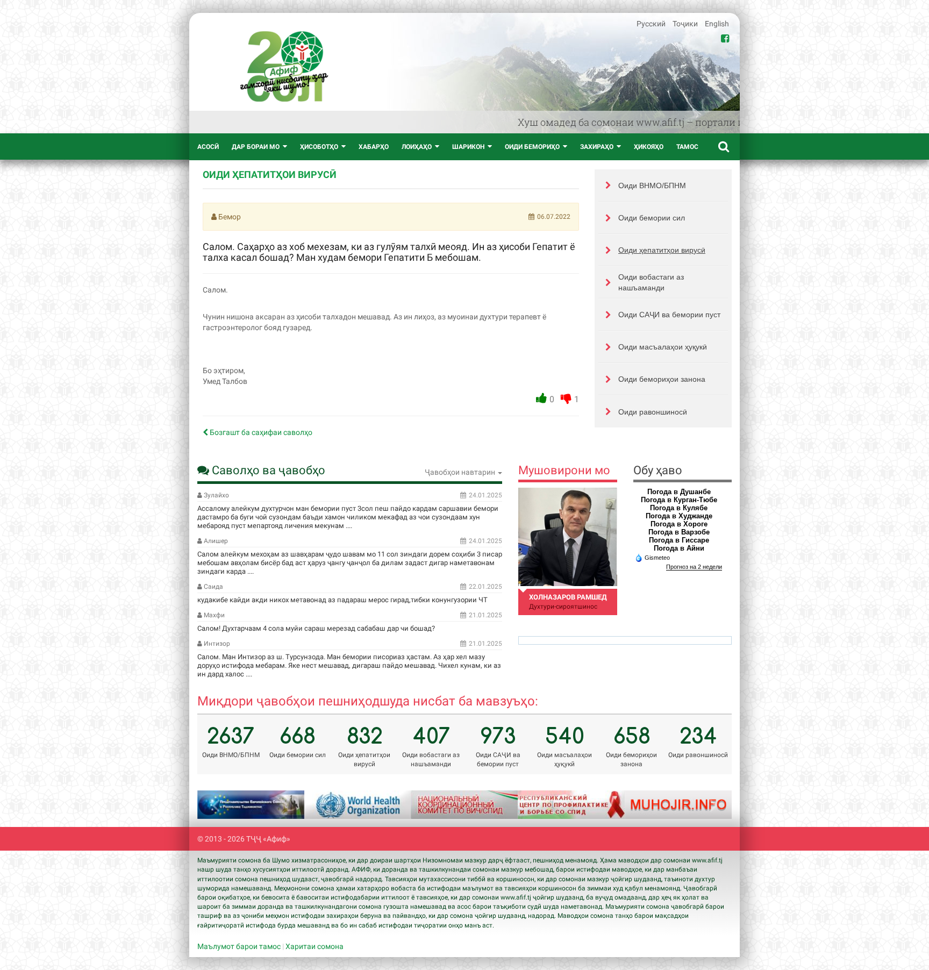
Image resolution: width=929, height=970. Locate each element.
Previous (219, 805)
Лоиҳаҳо (417, 147)
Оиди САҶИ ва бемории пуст (669, 314)
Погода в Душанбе (679, 492)
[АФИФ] (284, 66)
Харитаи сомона (314, 946)
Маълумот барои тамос (239, 946)
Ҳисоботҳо (319, 147)
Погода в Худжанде (679, 516)
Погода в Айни (679, 548)
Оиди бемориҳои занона (661, 379)
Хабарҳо (374, 147)
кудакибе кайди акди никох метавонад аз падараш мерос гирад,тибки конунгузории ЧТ (342, 600)
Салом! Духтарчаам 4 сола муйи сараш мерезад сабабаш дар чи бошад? (316, 628)
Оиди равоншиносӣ (652, 412)
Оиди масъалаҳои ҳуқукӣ (662, 347)
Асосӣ (208, 147)
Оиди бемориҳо (532, 147)
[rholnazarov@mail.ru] (567, 537)
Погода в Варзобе (679, 532)
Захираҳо (596, 147)
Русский (652, 23)
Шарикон (468, 147)
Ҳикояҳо (648, 147)
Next (710, 805)
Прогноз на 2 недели (694, 567)
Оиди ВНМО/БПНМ (652, 185)
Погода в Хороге (679, 524)
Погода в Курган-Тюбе (679, 500)
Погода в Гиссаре (679, 540)
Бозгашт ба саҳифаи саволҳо (260, 432)
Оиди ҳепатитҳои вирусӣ (661, 250)
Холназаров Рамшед (568, 597)
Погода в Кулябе (679, 508)
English (717, 23)
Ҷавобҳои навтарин (461, 472)
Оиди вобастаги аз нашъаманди (651, 282)
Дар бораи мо (256, 147)
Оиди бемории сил (651, 217)
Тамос (687, 147)
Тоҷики (686, 23)
